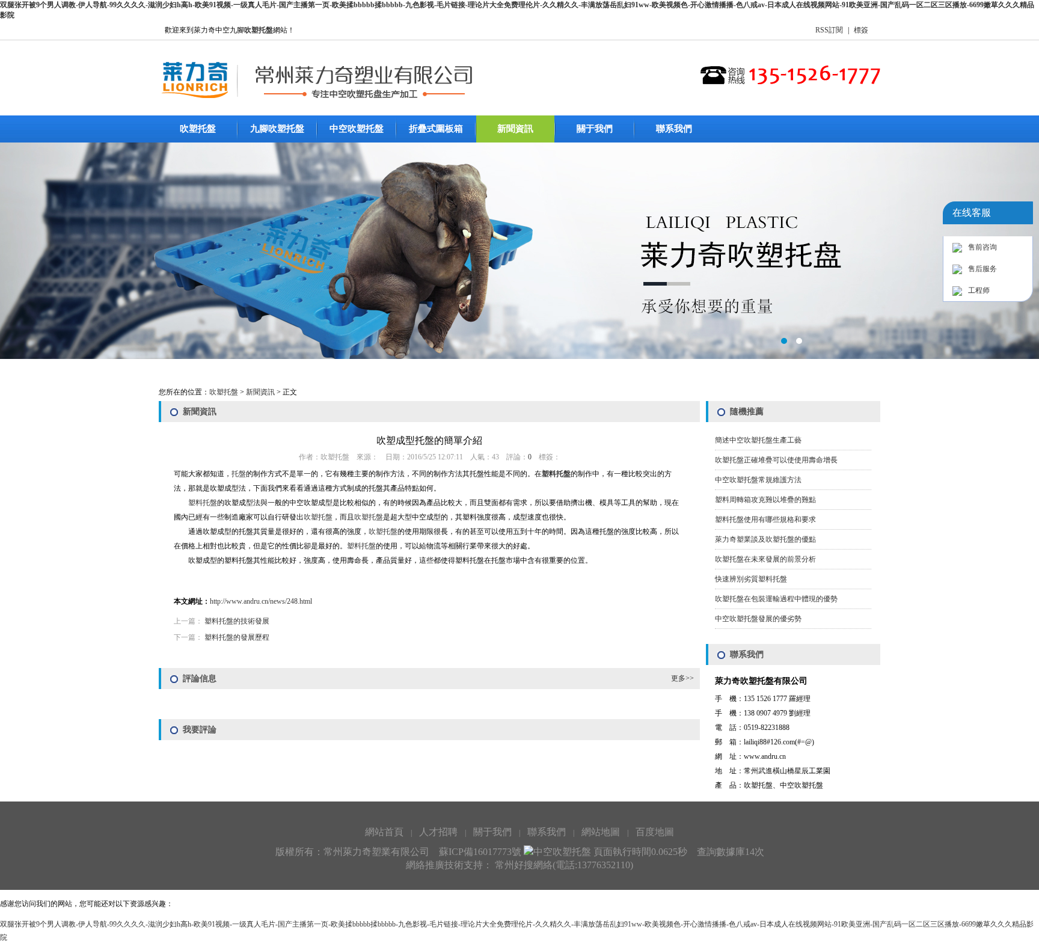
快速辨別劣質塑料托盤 (751, 579)
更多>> (682, 678)
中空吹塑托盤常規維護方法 (758, 480)
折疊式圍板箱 (436, 128)
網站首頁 (384, 832)
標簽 (861, 30)
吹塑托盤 (198, 128)
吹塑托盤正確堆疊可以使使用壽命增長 (776, 460)
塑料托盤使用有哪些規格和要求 (765, 519)
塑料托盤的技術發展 (236, 621)
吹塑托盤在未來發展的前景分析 (765, 559)
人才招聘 (438, 832)
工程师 (979, 290)
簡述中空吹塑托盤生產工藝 (758, 440)
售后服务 (982, 269)
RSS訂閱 (829, 30)
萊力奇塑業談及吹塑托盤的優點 (765, 539)
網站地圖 (600, 832)
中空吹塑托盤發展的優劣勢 (758, 619)
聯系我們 (674, 128)
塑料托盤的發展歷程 (236, 637)
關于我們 (595, 128)
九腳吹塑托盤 (277, 128)
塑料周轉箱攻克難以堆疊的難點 (765, 499)
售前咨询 (982, 247)
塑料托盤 (556, 474)
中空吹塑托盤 (356, 128)
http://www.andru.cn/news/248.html (261, 601)
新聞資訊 (515, 128)
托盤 (238, 474)
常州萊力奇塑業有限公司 (376, 852)
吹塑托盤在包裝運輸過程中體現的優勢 (776, 599)
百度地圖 (655, 832)
